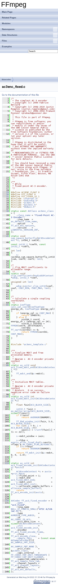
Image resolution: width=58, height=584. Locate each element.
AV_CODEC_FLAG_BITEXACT (37, 444)
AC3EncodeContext (26, 471)
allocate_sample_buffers (26, 488)
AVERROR (34, 417)
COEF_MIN (24, 288)
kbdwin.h (29, 207)
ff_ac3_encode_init (22, 492)
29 (5, 192)
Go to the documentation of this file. (20, 95)
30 (5, 194)
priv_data (18, 473)
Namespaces (8, 29)
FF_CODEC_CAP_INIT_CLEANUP (27, 557)
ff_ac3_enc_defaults (23, 569)
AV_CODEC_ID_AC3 (20, 519)
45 (5, 236)
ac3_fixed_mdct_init (23, 398)
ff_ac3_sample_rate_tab (25, 561)
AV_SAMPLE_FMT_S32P (22, 542)
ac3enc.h (29, 203)
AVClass (32, 211)
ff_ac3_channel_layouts (25, 565)
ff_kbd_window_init (27, 421)
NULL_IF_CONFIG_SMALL (24, 509)
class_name (24, 215)
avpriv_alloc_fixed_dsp (25, 442)
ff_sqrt (15, 330)
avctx (19, 467)
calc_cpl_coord (20, 307)
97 (5, 396)
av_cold (24, 365)
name (20, 503)
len (18, 250)
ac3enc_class (46, 211)
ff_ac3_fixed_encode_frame (27, 532)
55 (5, 273)
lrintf (38, 430)
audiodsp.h (30, 200)
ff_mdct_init (33, 453)
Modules (6, 23)
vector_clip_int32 (35, 286)
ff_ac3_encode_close (23, 536)
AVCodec (15, 501)
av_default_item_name (24, 221)
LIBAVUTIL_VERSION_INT (24, 230)
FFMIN (14, 325)
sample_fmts (25, 538)
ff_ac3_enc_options (22, 225)
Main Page (7, 12)
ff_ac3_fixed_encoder (34, 501)
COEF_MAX (37, 288)
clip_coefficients (22, 275)
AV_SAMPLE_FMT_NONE (22, 546)
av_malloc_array (20, 411)
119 (5, 463)
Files (4, 41)
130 (5, 501)
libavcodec (6, 79)
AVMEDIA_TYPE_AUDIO (22, 515)
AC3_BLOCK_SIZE (39, 405)
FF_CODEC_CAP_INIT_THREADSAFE (29, 555)
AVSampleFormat (20, 540)
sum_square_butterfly (24, 238)
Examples (7, 46)
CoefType (25, 305)
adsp (14, 278)
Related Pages (9, 18)
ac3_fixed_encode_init (24, 465)
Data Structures (9, 35)
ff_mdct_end (23, 373)
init (20, 526)
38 (5, 211)
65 (5, 305)
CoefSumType (37, 307)
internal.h (30, 198)
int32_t (23, 244)
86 (5, 365)
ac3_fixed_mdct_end (22, 367)
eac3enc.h (30, 205)
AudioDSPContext (43, 275)
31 (5, 196)
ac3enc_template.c (35, 344)
